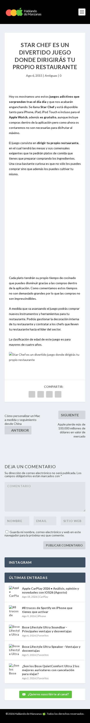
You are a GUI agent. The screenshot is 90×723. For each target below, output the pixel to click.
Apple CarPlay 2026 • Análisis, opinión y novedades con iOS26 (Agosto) (50, 590)
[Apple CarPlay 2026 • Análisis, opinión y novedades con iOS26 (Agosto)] (14, 591)
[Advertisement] (45, 228)
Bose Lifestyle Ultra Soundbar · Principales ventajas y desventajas (47, 629)
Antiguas (51, 75)
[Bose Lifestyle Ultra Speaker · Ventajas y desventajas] (14, 649)
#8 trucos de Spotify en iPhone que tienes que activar (47, 610)
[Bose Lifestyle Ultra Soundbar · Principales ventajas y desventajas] (14, 630)
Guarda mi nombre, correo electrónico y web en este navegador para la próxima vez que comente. (43, 533)
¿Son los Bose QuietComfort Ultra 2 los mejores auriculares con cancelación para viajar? (50, 670)
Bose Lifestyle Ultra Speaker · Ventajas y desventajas (51, 648)
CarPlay (43, 596)
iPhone (42, 616)
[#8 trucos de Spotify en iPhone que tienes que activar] (14, 610)
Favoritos (43, 635)
